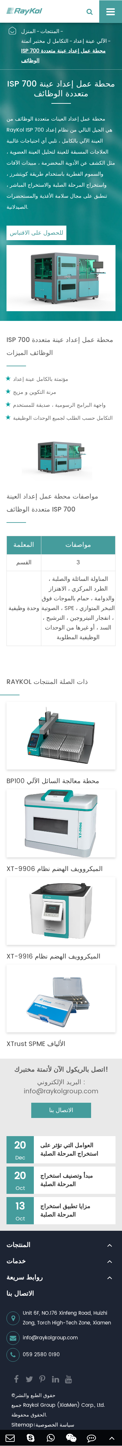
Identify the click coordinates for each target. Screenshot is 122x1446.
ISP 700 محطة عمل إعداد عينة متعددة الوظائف (63, 56)
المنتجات (49, 31)
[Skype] (30, 1438)
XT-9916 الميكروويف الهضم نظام (54, 956)
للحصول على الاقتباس (36, 233)
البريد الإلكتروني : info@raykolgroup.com (61, 1087)
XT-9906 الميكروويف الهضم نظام (55, 869)
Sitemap (22, 1425)
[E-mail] (10, 1438)
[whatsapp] (51, 1438)
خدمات (16, 1261)
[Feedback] (91, 1438)
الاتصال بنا (61, 1110)
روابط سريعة (25, 1278)
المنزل (28, 31)
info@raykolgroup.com (50, 1338)
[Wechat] (71, 1438)
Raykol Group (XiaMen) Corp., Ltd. (64, 1405)
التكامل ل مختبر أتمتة (44, 41)
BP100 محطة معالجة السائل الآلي (53, 781)
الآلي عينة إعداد (90, 41)
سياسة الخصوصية (54, 1425)
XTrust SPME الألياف (36, 1044)
